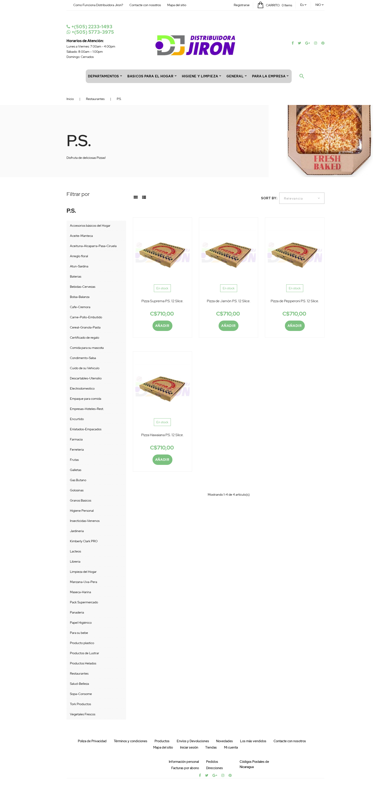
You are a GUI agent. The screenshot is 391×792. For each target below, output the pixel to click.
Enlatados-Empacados (85, 429)
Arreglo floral (79, 256)
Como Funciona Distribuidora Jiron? (98, 5)
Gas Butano (78, 480)
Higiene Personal (82, 511)
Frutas (74, 460)
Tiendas (211, 747)
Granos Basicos (80, 500)
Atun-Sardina (79, 266)
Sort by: (269, 198)
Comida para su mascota (87, 348)
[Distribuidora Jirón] (195, 45)
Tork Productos (80, 704)
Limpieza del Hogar (83, 572)
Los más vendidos (253, 741)
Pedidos (212, 762)
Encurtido (77, 419)
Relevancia (293, 198)
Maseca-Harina (80, 592)
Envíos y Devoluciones (193, 741)
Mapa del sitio (176, 5)
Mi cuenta (231, 747)
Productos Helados (83, 663)
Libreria (75, 561)
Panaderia (77, 612)
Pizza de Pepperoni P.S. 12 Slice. (295, 301)
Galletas (75, 470)
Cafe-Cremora (80, 307)
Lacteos (75, 551)
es (302, 5)
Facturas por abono (185, 768)
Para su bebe (79, 633)
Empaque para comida (85, 399)
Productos (162, 741)
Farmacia (76, 439)
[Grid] (135, 199)
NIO (318, 5)
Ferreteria (77, 449)
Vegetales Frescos (82, 714)
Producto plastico (82, 643)
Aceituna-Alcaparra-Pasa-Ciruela (93, 246)
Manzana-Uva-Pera (83, 582)
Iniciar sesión (189, 747)
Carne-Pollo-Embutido (86, 317)
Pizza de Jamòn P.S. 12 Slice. (228, 301)
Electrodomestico (82, 388)
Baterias (75, 276)
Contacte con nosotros (145, 5)
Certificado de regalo (84, 337)
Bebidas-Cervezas (82, 287)
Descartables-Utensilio (86, 378)
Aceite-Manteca (81, 236)
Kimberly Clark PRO (84, 541)
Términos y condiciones (130, 741)
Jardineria (77, 531)
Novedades (224, 741)
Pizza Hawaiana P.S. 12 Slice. (162, 435)
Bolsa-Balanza (79, 297)
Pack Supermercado (84, 602)
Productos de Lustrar (84, 653)
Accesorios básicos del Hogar (90, 226)
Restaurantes (79, 673)
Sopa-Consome (81, 694)
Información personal (184, 762)
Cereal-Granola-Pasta (85, 327)
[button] (242, 5)
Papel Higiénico (81, 623)
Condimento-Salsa (83, 358)
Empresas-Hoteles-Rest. (87, 409)
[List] (144, 199)
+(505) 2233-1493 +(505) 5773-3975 (92, 29)
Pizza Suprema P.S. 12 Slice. (162, 301)
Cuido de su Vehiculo (84, 368)
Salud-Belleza (79, 684)
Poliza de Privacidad (92, 741)
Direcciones (214, 768)
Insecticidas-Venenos (85, 521)
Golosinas (76, 490)
